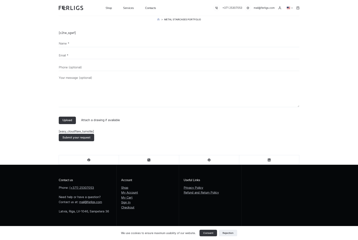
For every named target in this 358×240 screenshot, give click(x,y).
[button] (290, 8)
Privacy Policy (193, 188)
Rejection (228, 232)
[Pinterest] (209, 160)
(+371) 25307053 (81, 188)
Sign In (126, 202)
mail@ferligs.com (264, 7)
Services (128, 8)
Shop (109, 8)
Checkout (127, 207)
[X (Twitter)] (149, 160)
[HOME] (158, 19)
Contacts (150, 8)
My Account (129, 192)
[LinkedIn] (269, 160)
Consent (208, 232)
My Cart (127, 197)
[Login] (279, 8)
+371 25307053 (232, 7)
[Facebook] (89, 160)
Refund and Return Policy (201, 192)
